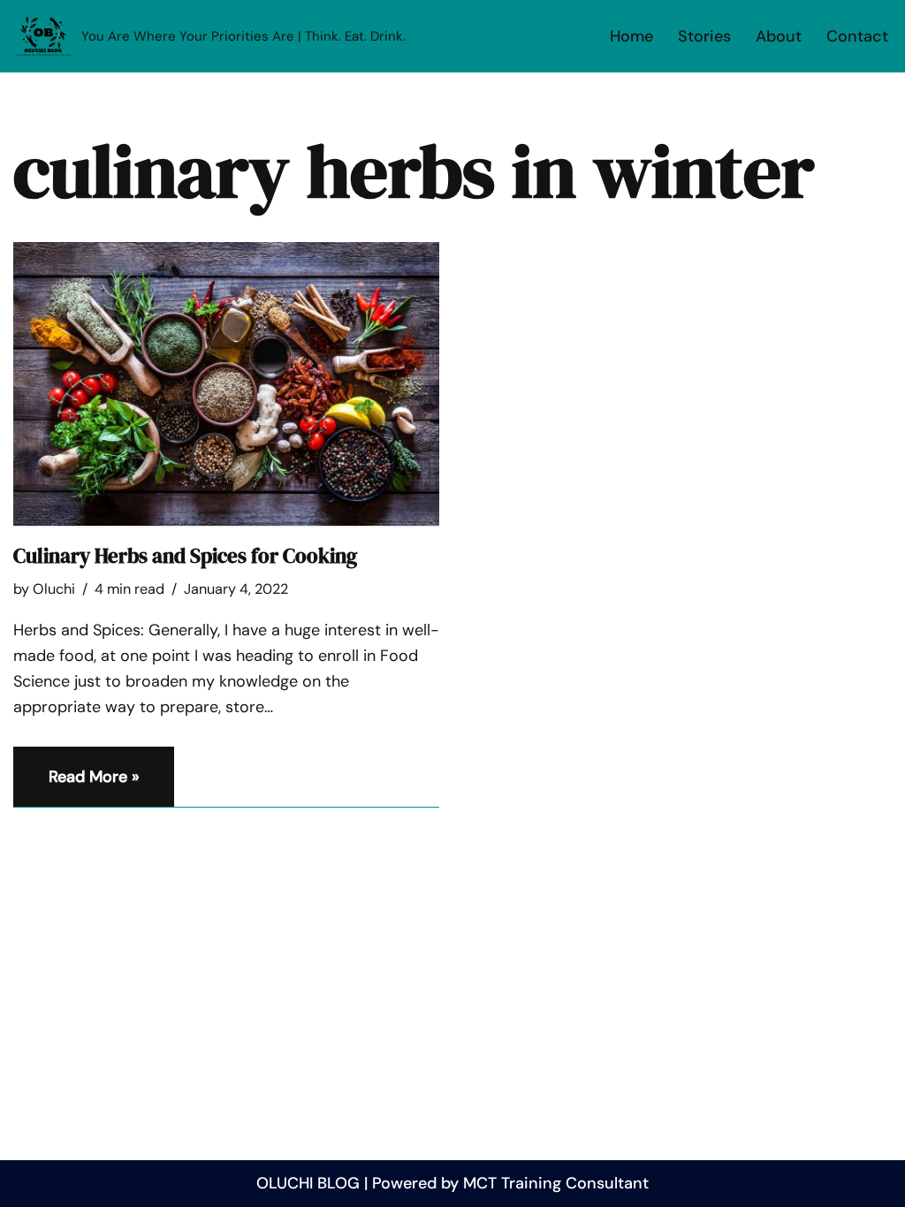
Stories (704, 36)
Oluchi (54, 589)
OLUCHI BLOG (308, 1183)
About (779, 36)
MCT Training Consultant (556, 1183)
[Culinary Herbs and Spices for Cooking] (226, 384)
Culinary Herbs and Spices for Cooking (185, 556)
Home (631, 36)
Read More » (76, 787)
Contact (857, 36)
